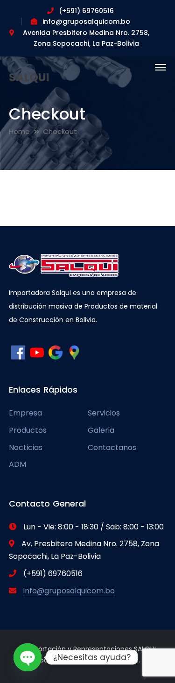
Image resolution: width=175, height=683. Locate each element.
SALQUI (29, 77)
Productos (28, 430)
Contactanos (112, 447)
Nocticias (25, 447)
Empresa (25, 413)
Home (19, 131)
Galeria (101, 430)
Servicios (104, 413)
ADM (17, 464)
